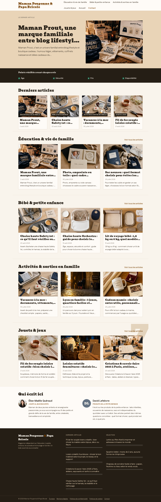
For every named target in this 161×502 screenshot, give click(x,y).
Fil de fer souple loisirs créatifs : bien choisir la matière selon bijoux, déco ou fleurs (82, 442)
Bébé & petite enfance (100, 2)
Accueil (82, 8)
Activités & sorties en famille (125, 2)
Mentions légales (62, 499)
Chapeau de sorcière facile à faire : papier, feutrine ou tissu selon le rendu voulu (124, 465)
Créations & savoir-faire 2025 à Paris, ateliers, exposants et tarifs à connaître (82, 470)
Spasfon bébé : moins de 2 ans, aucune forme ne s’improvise (123, 453)
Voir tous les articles (133, 139)
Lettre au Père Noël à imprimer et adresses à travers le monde (120, 441)
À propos (52, 499)
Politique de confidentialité (79, 499)
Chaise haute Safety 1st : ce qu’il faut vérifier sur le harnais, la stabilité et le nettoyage (81, 483)
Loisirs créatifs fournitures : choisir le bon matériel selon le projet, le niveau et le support (83, 457)
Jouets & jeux (70, 8)
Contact (92, 8)
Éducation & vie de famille (75, 2)
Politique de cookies (95, 499)
